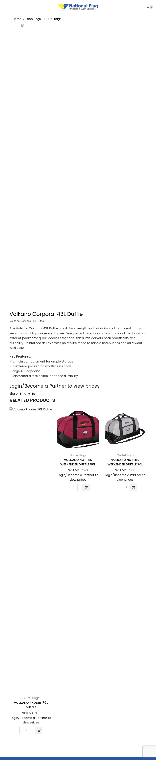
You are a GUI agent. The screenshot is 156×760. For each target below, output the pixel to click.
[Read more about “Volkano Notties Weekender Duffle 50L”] (86, 487)
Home (17, 19)
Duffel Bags (52, 19)
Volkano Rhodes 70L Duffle (31, 704)
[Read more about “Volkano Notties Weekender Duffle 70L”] (133, 487)
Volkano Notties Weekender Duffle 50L (78, 462)
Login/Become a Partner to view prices (54, 386)
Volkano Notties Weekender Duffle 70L (125, 462)
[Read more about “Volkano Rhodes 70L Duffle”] (38, 730)
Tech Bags (33, 19)
